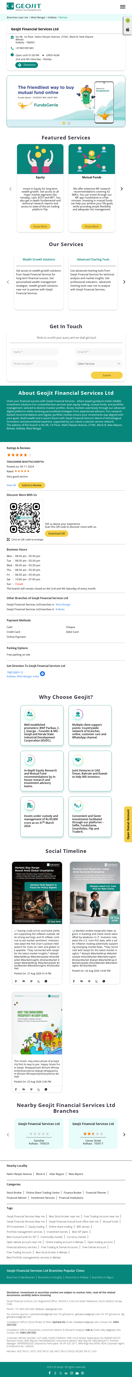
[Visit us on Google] (55, 1372)
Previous (12, 189)
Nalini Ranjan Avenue (19, 1174)
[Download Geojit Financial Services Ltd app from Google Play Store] (127, 23)
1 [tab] (63, 122)
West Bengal (38, 17)
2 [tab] (68, 122)
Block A (40, 1174)
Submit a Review (31, 485)
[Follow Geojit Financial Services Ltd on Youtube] (77, 1372)
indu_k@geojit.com (110, 1329)
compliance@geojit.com (85, 1322)
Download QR (56, 533)
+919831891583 (25, 48)
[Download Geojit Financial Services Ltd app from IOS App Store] (128, 30)
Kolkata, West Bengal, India (23, 676)
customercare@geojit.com (43, 1314)
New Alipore (76, 1174)
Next (120, 189)
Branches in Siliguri (103, 1277)
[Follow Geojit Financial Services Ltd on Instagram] (71, 1372)
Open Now (52, 55)
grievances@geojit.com (87, 1314)
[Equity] (40, 159)
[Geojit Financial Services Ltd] (24, 7)
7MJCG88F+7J (15, 672)
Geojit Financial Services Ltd (39, 1124)
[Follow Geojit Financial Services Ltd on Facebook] (49, 1372)
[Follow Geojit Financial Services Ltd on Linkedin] (66, 1372)
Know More (40, 226)
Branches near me (17, 17)
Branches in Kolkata (77, 1277)
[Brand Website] (82, 1372)
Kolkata (52, 17)
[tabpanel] (66, 101)
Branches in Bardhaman (21, 1277)
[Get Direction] (42, 675)
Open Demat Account (128, 824)
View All (11, 485)
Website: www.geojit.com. (49, 1309)
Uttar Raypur (56, 1174)
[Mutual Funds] (92, 159)
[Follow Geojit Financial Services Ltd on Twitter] (60, 1372)
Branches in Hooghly (50, 1277)
